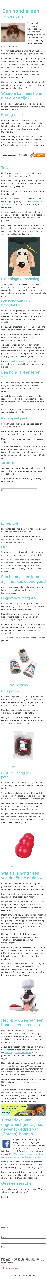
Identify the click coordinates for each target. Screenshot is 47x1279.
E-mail (5, 1237)
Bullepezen (14, 766)
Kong (10, 866)
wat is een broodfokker (15, 361)
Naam (4, 1227)
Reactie (5, 1197)
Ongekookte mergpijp (18, 685)
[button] (23, 3)
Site (3, 1247)
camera (8, 1052)
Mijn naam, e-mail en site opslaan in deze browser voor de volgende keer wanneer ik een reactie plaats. (22, 1261)
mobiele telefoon (23, 1052)
